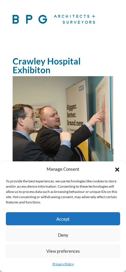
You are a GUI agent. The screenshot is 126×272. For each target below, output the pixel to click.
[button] (117, 169)
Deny (63, 235)
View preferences (63, 251)
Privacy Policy (63, 264)
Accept (63, 219)
